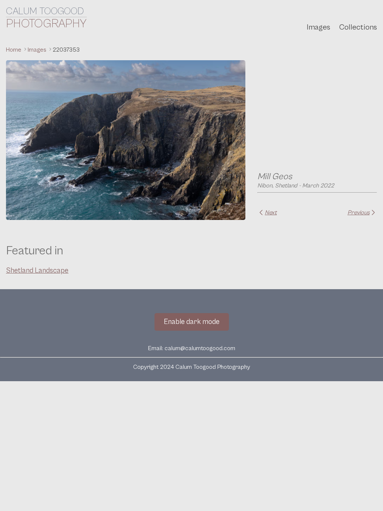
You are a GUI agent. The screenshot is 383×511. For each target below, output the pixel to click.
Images (318, 27)
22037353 (66, 49)
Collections (358, 27)
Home (14, 49)
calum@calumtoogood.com (200, 348)
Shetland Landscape (37, 270)
